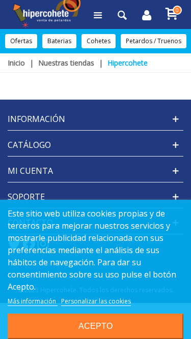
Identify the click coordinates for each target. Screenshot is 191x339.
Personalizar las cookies (96, 301)
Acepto (95, 326)
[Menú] (98, 15)
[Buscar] (122, 15)
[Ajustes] (146, 15)
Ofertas (21, 41)
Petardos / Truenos (153, 41)
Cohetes (99, 41)
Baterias (59, 41)
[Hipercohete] (47, 14)
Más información (33, 301)
